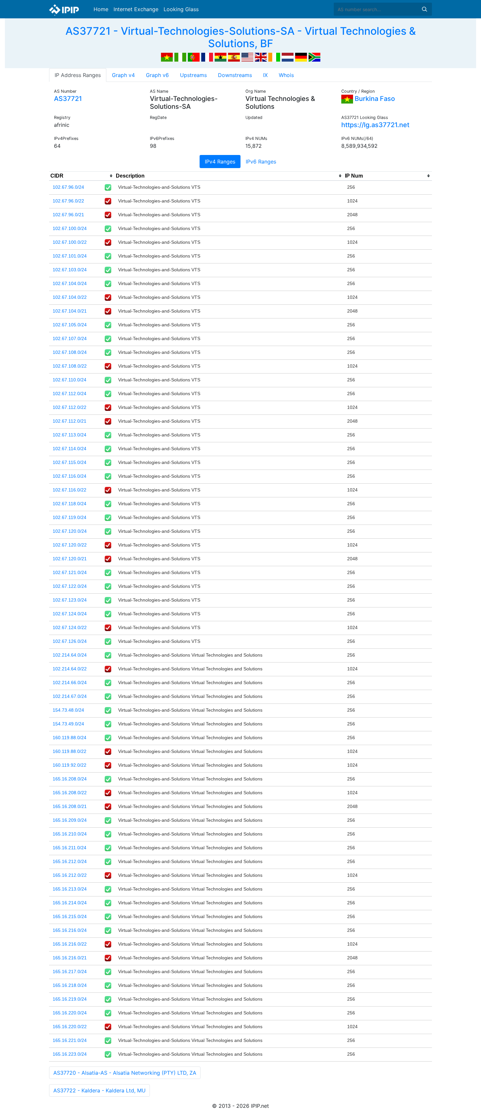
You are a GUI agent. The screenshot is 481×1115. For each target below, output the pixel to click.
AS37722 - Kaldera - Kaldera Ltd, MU (99, 1090)
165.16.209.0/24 (70, 820)
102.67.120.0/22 (70, 545)
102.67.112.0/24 (69, 393)
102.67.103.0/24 (70, 269)
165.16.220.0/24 (70, 1012)
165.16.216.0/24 (70, 930)
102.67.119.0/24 (69, 517)
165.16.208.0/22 (70, 792)
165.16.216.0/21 (70, 957)
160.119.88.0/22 (69, 751)
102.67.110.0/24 (69, 379)
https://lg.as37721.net (375, 125)
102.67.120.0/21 (70, 558)
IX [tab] (265, 75)
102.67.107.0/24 (70, 338)
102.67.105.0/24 (70, 324)
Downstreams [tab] (235, 75)
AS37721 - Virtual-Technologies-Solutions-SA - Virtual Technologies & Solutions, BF (240, 37)
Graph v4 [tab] (123, 75)
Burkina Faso (374, 99)
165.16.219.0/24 (70, 999)
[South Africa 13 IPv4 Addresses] (314, 56)
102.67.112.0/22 (69, 407)
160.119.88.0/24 (69, 737)
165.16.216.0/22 (70, 944)
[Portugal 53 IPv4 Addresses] (194, 56)
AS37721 (68, 99)
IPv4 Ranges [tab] (220, 161)
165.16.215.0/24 (70, 916)
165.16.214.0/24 (70, 902)
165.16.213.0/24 (70, 889)
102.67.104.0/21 (70, 311)
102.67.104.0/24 (70, 283)
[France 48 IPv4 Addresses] (207, 56)
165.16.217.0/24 (70, 971)
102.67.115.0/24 (69, 462)
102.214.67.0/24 (70, 696)
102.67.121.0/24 (70, 572)
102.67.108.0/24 (70, 352)
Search (424, 9)
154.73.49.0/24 (68, 723)
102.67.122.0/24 (70, 586)
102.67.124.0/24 (70, 613)
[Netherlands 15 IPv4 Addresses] (288, 56)
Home (101, 9)
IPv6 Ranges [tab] (261, 161)
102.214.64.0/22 (70, 668)
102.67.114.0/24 (69, 448)
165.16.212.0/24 (70, 861)
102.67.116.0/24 (69, 476)
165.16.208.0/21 (70, 806)
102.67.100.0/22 (70, 242)
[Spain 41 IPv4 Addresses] (234, 56)
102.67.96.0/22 (68, 200)
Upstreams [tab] (193, 75)
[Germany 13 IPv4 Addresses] (301, 56)
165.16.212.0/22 (70, 875)
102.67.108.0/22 (70, 366)
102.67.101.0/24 (70, 256)
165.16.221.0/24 (70, 1040)
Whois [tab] (286, 75)
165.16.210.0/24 (70, 833)
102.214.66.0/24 (70, 682)
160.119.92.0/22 (69, 765)
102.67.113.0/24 (69, 434)
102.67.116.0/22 (69, 489)
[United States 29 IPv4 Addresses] (247, 56)
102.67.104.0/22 (70, 297)
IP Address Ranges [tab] (78, 75)
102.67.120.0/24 (70, 531)
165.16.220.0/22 (70, 1026)
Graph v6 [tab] (157, 75)
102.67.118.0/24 (69, 503)
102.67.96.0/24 (68, 187)
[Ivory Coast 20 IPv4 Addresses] (274, 56)
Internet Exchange (136, 9)
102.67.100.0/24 (70, 228)
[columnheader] (82, 176)
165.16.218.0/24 (70, 985)
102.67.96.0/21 (68, 214)
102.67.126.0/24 (70, 641)
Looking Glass (181, 9)
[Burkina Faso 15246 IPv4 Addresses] (167, 56)
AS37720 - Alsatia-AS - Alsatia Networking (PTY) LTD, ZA (124, 1072)
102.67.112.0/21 (69, 421)
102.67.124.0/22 (70, 627)
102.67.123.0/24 (70, 600)
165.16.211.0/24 (69, 847)
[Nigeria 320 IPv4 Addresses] (180, 56)
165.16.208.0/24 (70, 778)
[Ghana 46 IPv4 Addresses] (220, 56)
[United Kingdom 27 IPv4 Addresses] (261, 56)
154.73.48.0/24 (68, 710)
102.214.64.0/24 (70, 655)
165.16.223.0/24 (70, 1054)
